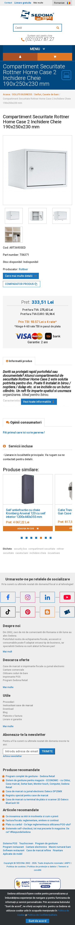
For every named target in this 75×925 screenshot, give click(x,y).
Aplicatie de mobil (12, 854)
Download (8, 709)
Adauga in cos (26, 528)
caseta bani (21, 553)
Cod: (6, 247)
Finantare (58, 850)
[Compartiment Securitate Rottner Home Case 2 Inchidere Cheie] (13, 216)
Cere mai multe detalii (19, 275)
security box (20, 548)
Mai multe (8, 687)
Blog (5, 712)
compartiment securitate (41, 548)
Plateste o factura (12, 716)
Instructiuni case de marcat (18, 705)
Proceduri (8, 702)
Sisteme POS (10, 843)
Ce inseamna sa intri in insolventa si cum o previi (32, 816)
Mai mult (7, 651)
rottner (60, 548)
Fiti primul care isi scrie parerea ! (24, 432)
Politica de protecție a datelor (42, 866)
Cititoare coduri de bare (15, 673)
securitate (8, 553)
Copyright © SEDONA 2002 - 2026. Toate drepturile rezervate (33, 863)
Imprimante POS (12, 676)
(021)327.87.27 (39, 39)
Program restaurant (13, 847)
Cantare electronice (36, 847)
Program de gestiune (46, 843)
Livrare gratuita (23, 3)
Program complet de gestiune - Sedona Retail (30, 776)
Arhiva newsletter (12, 756)
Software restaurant (13, 850)
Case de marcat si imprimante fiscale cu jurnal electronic (33, 666)
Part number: (11, 254)
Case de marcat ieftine (38, 850)
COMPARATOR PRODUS (19, 284)
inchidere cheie (38, 553)
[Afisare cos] (55, 57)
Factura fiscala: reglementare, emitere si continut (32, 820)
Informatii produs (20, 361)
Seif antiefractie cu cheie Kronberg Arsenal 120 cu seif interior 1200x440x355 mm (26, 513)
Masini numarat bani (60, 847)
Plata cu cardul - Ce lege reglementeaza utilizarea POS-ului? (38, 824)
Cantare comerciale (13, 669)
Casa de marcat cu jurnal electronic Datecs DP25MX (34, 791)
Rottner (23, 269)
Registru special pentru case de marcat (27, 795)
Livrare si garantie (12, 719)
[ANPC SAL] (37, 883)
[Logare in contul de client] (20, 57)
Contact (8, 3)
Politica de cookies (16, 866)
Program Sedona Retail (15, 680)
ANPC (67, 863)
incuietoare (54, 553)
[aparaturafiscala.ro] (37, 15)
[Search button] (58, 27)
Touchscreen (26, 843)
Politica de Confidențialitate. (43, 915)
